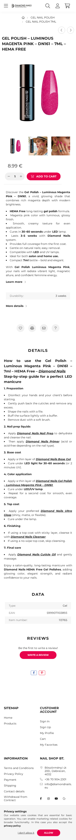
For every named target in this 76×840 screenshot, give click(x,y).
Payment (10, 779)
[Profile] (57, 6)
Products (10, 723)
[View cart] (67, 6)
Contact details (14, 791)
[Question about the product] (55, 328)
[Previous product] (61, 30)
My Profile (47, 733)
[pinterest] (42, 673)
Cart (43, 739)
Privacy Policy (13, 774)
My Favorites (48, 744)
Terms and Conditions (19, 768)
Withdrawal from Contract (15, 798)
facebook (41, 798)
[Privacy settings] (64, 798)
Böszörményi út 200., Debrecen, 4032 (55, 771)
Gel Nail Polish (43, 17)
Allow (48, 832)
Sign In (44, 721)
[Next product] (70, 30)
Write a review (38, 654)
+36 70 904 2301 (55, 779)
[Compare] (32, 328)
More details (14, 306)
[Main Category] (23, 17)
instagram (48, 798)
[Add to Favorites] (20, 328)
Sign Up (45, 727)
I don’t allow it (26, 832)
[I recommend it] (44, 328)
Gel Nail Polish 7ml (41, 21)
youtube (56, 798)
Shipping (10, 785)
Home (8, 717)
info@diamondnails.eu (58, 786)
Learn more (14, 282)
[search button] (48, 6)
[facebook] (34, 673)
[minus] (9, 176)
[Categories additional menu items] (6, 6)
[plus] (21, 176)
